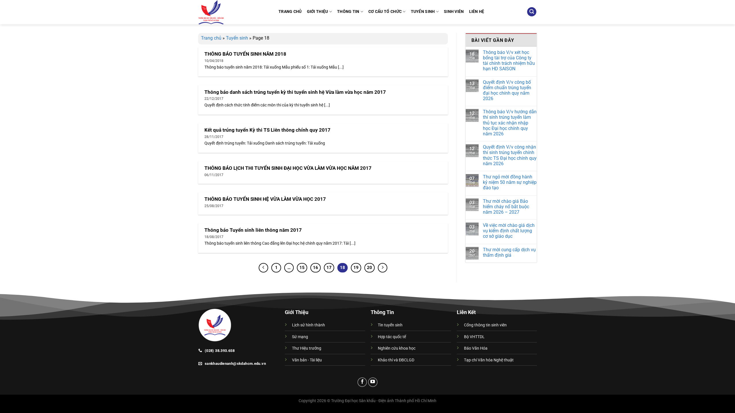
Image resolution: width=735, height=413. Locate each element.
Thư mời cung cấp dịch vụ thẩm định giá (509, 252)
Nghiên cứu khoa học (396, 348)
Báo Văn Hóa (476, 348)
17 (329, 267)
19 (356, 267)
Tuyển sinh (237, 38)
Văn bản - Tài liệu (307, 360)
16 (315, 267)
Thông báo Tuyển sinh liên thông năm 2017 (253, 230)
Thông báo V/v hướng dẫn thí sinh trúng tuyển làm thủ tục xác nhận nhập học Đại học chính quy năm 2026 (510, 123)
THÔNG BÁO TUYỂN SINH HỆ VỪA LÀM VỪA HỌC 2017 (265, 199)
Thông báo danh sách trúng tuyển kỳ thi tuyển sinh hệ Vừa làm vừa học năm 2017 (295, 92)
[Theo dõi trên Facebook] (362, 382)
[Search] (531, 12)
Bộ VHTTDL (474, 336)
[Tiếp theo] (383, 268)
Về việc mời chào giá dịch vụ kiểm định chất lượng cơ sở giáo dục (509, 231)
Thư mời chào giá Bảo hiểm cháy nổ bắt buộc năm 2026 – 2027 (506, 206)
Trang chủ (211, 38)
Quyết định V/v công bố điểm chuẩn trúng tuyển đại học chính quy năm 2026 (507, 90)
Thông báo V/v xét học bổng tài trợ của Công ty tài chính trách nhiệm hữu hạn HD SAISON (509, 61)
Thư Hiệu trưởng (306, 348)
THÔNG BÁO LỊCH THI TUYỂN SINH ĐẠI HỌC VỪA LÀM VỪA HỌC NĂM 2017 (288, 168)
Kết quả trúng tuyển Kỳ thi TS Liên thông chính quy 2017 (267, 130)
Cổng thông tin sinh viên (485, 325)
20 (369, 267)
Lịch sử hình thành (308, 325)
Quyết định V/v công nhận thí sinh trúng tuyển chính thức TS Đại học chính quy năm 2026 (510, 155)
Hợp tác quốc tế (392, 336)
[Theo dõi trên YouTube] (373, 382)
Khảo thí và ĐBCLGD (396, 360)
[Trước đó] (263, 268)
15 (302, 267)
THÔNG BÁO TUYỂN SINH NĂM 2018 (245, 54)
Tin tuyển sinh (390, 325)
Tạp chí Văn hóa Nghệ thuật (489, 360)
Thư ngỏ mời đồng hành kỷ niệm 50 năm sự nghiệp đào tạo (510, 182)
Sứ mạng (300, 336)
